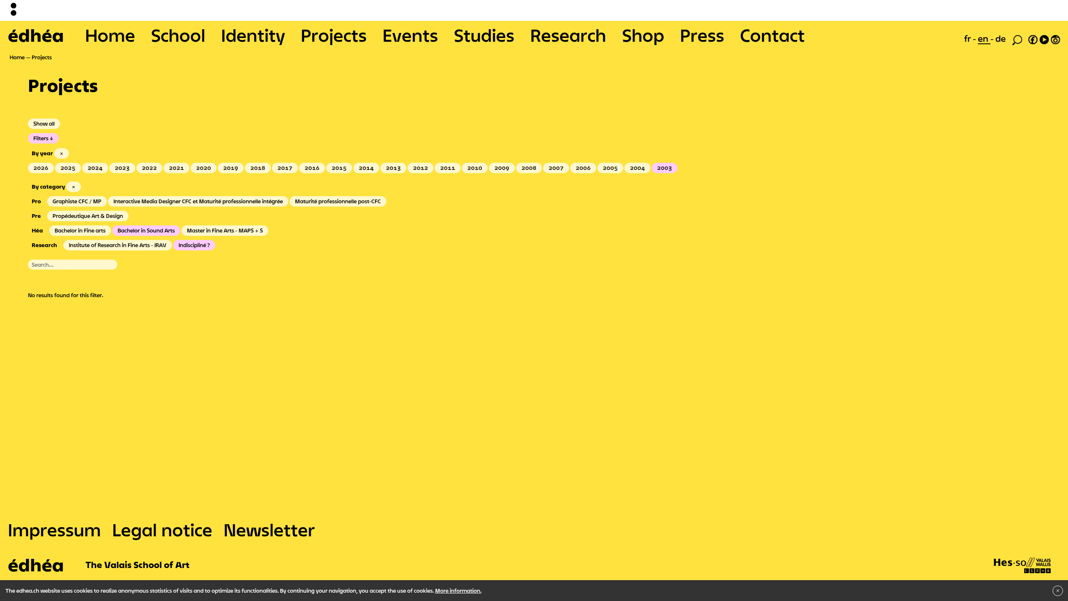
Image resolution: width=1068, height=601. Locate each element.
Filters (40, 138)
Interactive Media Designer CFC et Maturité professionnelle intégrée (198, 201)
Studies (484, 35)
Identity (253, 35)
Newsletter (269, 530)
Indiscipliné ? (194, 245)
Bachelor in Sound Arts (146, 230)
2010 (474, 167)
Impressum (54, 530)
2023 (122, 167)
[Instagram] (1055, 38)
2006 (583, 167)
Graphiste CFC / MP (77, 201)
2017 (284, 167)
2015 (339, 167)
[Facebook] (1033, 38)
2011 (447, 167)
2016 (312, 167)
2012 (420, 167)
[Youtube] (1044, 38)
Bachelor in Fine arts (80, 230)
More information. (458, 590)
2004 (637, 167)
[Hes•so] (1022, 557)
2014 (366, 167)
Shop (643, 35)
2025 (68, 167)
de (1000, 38)
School (178, 35)
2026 (40, 167)
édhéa (36, 35)
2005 (610, 167)
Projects (334, 35)
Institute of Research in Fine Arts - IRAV (117, 245)
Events (410, 35)
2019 (230, 167)
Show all (44, 123)
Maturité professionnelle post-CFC (338, 201)
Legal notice (162, 530)
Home (110, 35)
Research (568, 35)
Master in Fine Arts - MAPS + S (225, 230)
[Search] (1017, 39)
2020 (203, 167)
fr (968, 38)
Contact (772, 35)
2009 (501, 167)
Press (702, 35)
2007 (556, 167)
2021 (176, 167)
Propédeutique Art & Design (88, 215)
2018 (257, 167)
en (984, 38)
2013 (393, 167)
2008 (529, 167)
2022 (149, 167)
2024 (95, 167)
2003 (664, 167)
